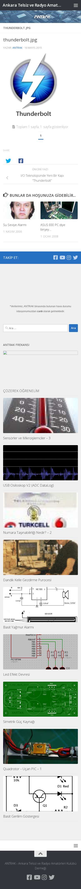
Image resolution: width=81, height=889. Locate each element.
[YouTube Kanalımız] (62, 257)
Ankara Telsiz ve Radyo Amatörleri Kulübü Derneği (32, 5)
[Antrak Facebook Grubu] (55, 257)
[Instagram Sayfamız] (68, 257)
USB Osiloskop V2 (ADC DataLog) (28, 485)
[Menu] (76, 5)
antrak (17, 48)
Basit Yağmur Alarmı (18, 627)
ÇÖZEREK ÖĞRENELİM (21, 390)
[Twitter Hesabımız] (75, 257)
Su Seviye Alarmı (14, 225)
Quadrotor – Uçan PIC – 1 (22, 768)
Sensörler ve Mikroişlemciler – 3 (27, 438)
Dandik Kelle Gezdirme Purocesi (27, 579)
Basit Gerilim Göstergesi (21, 816)
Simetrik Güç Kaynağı (19, 721)
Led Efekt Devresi (16, 674)
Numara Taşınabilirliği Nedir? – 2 (27, 532)
